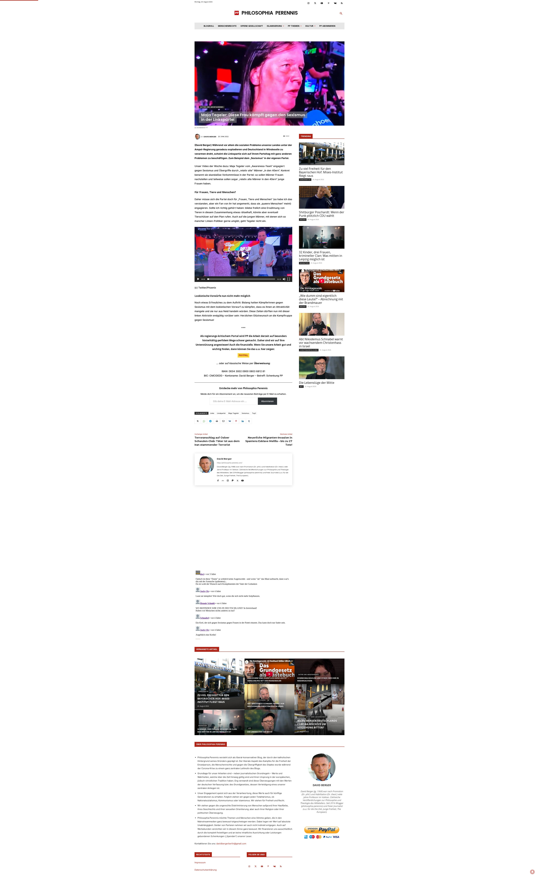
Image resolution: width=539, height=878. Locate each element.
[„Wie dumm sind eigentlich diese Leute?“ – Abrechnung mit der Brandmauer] (321, 280)
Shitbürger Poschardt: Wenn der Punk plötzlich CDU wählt (321, 214)
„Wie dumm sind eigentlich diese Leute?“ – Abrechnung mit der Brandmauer (321, 299)
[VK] (229, 421)
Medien (303, 219)
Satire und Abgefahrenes (211, 107)
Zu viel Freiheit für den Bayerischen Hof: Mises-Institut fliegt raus (321, 172)
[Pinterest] (328, 3)
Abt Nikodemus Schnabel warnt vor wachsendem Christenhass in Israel (321, 342)
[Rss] (342, 3)
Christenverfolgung (309, 350)
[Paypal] (233, 480)
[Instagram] (308, 3)
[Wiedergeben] (198, 279)
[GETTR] (223, 480)
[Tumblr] (249, 421)
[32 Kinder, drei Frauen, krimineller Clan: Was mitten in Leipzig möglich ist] (321, 237)
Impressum (200, 862)
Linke (212, 413)
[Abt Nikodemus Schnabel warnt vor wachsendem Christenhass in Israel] (321, 324)
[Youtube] (322, 3)
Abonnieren (267, 401)
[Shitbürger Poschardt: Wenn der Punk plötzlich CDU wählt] (321, 197)
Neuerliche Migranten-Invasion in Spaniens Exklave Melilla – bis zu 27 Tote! (268, 441)
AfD (301, 386)
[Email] (223, 421)
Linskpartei (221, 413)
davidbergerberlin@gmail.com (231, 843)
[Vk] (335, 3)
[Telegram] (210, 421)
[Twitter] (315, 3)
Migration (304, 263)
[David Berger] (198, 136)
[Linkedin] (242, 421)
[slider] (241, 279)
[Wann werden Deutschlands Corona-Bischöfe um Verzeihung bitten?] (319, 709)
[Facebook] (218, 480)
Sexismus (245, 413)
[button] (341, 13)
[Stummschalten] (284, 279)
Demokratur (305, 179)
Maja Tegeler (233, 413)
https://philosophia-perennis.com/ (229, 463)
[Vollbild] (288, 279)
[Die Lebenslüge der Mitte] (321, 367)
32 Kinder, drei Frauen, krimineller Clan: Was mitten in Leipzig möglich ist (320, 255)
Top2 (254, 413)
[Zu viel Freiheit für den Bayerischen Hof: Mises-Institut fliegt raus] (321, 153)
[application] (243, 254)
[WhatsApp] (204, 421)
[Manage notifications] (532, 872)
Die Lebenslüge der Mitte (316, 383)
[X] (197, 421)
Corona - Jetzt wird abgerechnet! (312, 717)
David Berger (210, 137)
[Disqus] (243, 529)
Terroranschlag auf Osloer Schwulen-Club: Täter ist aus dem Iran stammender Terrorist (217, 441)
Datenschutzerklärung (206, 869)
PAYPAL (243, 355)
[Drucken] (217, 421)
